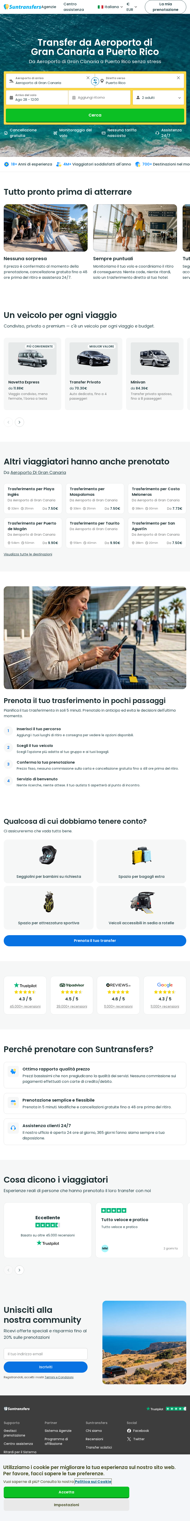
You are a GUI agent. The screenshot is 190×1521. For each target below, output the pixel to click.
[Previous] (8, 422)
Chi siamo (94, 1430)
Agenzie (48, 7)
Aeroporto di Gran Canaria (38, 472)
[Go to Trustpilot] (166, 1409)
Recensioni (94, 1439)
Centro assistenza (73, 6)
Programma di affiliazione (56, 1441)
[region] (95, 1487)
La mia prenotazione (165, 6)
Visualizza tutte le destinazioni (28, 554)
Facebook (141, 1430)
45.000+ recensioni (25, 1006)
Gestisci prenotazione (14, 1433)
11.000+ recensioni (118, 1006)
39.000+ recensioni (72, 1006)
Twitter (139, 1439)
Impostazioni (66, 1505)
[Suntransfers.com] (22, 7)
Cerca (95, 115)
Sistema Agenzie (58, 1430)
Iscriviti (45, 1367)
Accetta (66, 1492)
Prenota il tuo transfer (95, 940)
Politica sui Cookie (93, 1481)
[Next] (19, 422)
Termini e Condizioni (59, 1377)
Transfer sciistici (99, 1447)
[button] (88, 77)
